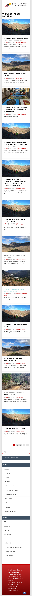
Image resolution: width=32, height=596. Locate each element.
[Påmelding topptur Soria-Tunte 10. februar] (16, 313)
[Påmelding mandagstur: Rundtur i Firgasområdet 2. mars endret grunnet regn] (16, 96)
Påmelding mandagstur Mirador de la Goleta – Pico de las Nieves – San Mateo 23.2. (15, 144)
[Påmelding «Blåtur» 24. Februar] (16, 417)
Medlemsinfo (8, 543)
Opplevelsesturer (11, 486)
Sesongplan (7, 534)
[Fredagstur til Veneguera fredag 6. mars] (16, 62)
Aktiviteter (18, 293)
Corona (8, 507)
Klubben (6, 469)
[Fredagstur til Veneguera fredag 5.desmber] (16, 244)
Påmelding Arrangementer (14, 547)
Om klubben (9, 555)
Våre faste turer (11, 494)
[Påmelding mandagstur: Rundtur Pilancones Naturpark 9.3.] (16, 27)
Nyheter (8, 473)
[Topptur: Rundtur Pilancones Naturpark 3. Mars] (16, 278)
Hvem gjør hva (10, 551)
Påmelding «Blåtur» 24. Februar (15, 428)
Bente (6, 42)
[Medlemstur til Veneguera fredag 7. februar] (16, 347)
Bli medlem (7, 539)
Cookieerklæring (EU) (10, 511)
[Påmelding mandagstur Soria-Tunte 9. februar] (16, 208)
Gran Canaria (8, 498)
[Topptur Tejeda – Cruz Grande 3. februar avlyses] (16, 381)
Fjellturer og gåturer (21, 42)
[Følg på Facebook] (24, 593)
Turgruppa (7, 530)
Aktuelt (8, 503)
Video (7, 477)
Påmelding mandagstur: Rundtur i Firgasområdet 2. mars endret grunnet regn (16, 110)
